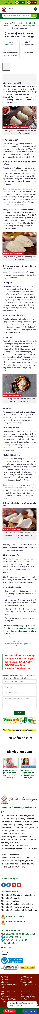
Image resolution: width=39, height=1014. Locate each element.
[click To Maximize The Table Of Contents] (6, 67)
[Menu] (35, 9)
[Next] (35, 770)
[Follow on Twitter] (8, 885)
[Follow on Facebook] (3, 885)
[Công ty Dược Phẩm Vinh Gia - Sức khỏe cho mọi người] (10, 9)
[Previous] (3, 770)
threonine (27, 191)
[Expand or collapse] (5, 76)
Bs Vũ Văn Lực (10, 45)
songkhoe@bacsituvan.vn (17, 668)
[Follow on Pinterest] (14, 885)
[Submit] (34, 15)
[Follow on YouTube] (19, 885)
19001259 (9, 665)
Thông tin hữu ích (20, 23)
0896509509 (25, 662)
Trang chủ (7, 23)
